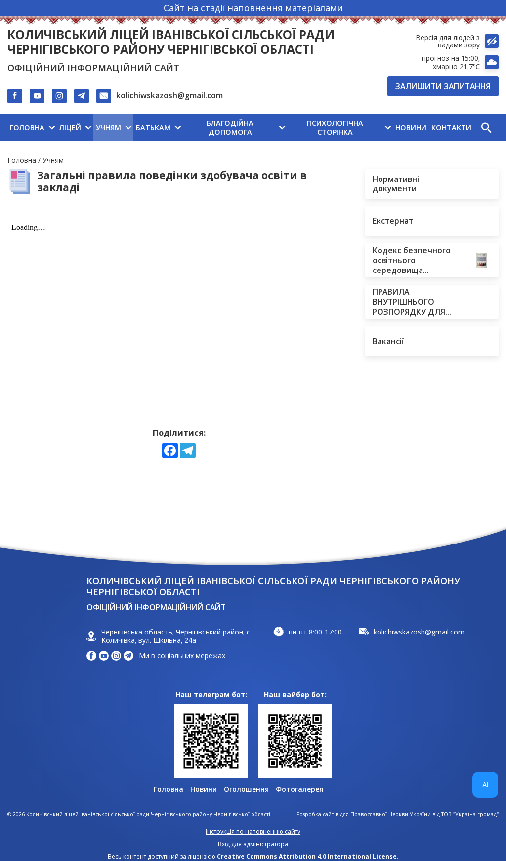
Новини (203, 789)
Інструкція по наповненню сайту (253, 831)
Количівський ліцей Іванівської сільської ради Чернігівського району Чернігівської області (171, 42)
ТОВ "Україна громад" (470, 814)
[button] (486, 127)
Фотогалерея (299, 789)
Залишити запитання (443, 86)
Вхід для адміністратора (253, 844)
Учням (53, 160)
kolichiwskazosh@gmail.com (169, 95)
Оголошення (246, 789)
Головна (21, 160)
